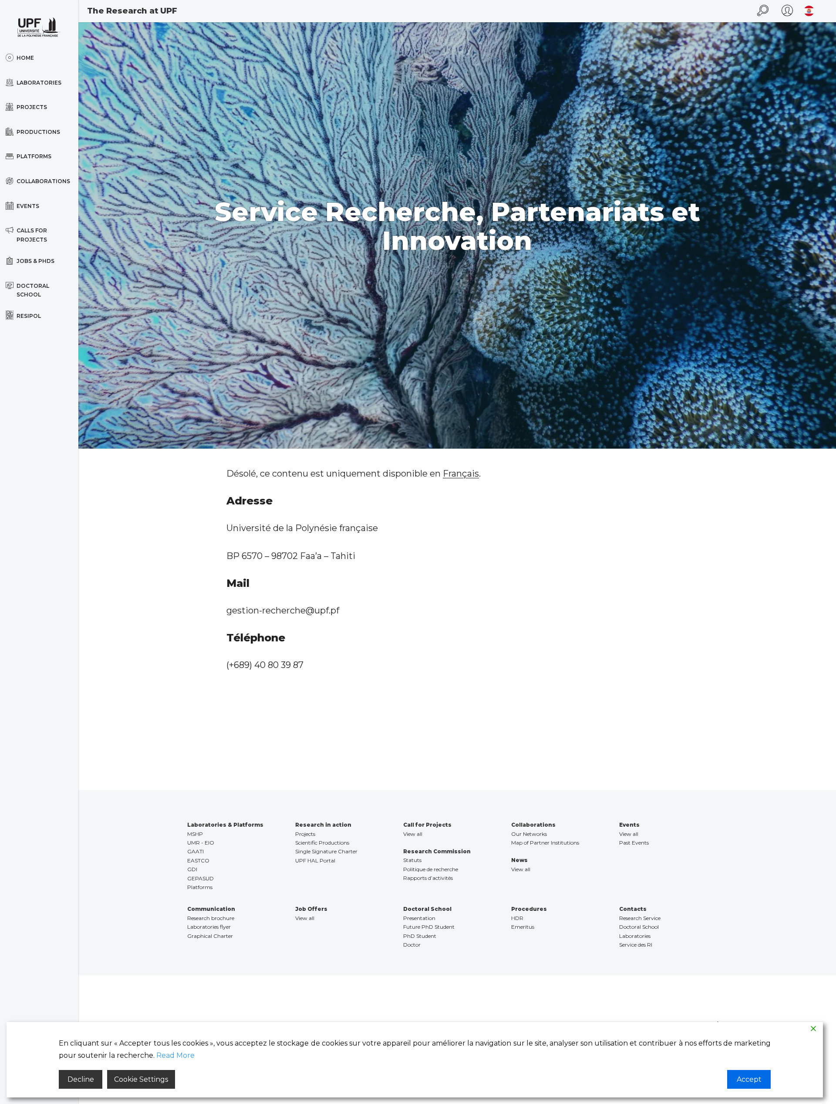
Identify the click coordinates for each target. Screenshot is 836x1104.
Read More (175, 1055)
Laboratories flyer (209, 926)
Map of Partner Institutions (545, 842)
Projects (305, 834)
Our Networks (529, 834)
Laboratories (635, 936)
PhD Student (419, 936)
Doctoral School (639, 926)
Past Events (634, 842)
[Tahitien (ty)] (806, 11)
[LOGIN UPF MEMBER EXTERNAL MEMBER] (787, 11)
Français (461, 473)
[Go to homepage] (39, 27)
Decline (80, 1079)
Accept (749, 1079)
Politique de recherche (430, 869)
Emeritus (522, 926)
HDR (517, 918)
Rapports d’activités (428, 878)
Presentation (419, 918)
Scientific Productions (322, 842)
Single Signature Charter (326, 851)
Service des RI (635, 944)
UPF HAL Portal (315, 860)
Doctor (412, 944)
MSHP (195, 834)
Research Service (640, 918)
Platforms (199, 887)
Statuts (412, 860)
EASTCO (198, 860)
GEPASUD (200, 878)
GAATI (195, 851)
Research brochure (210, 918)
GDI (192, 869)
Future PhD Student (429, 926)
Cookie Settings (141, 1079)
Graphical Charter (210, 936)
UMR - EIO (200, 842)
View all (412, 834)
